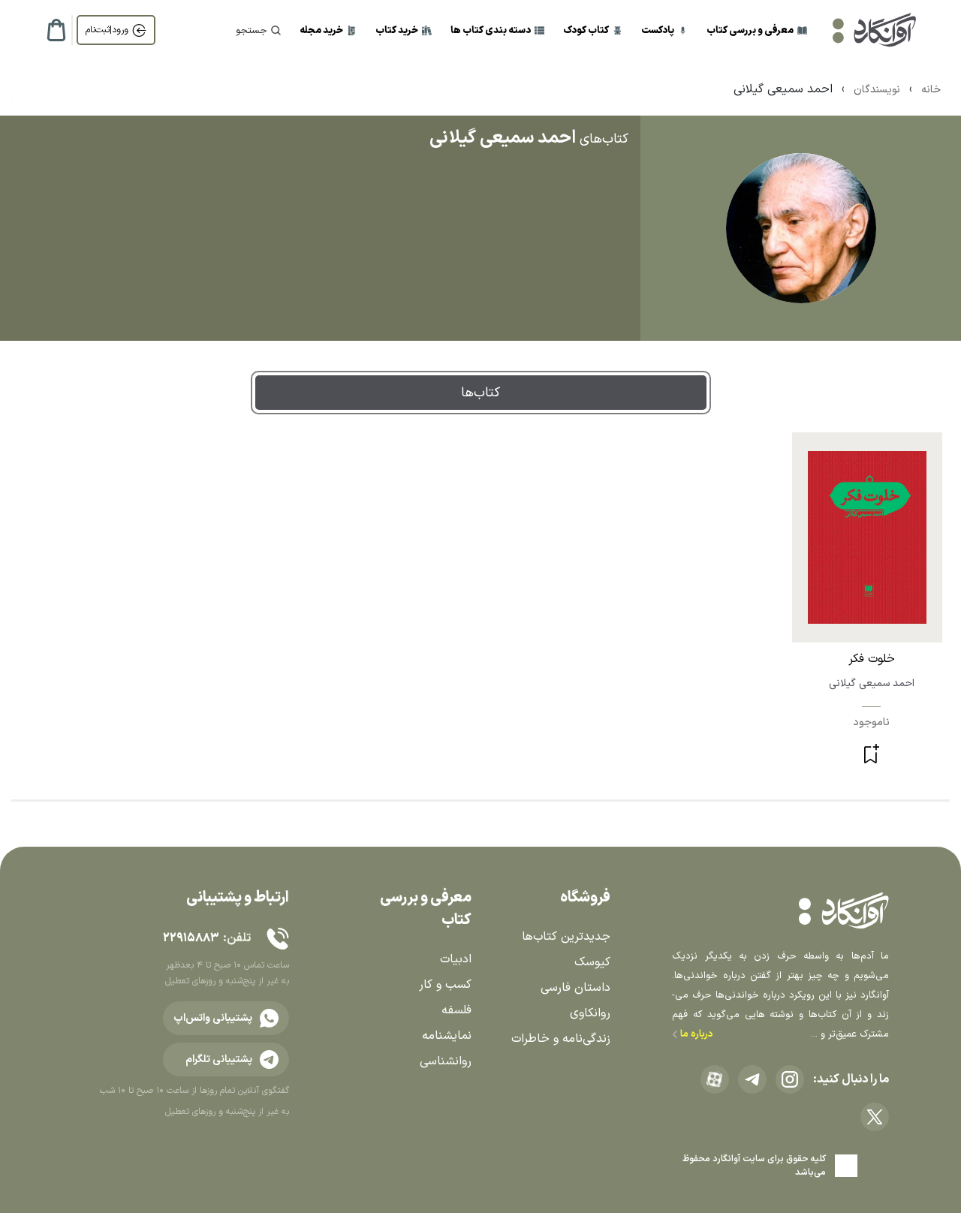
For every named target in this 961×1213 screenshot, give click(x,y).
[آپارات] (714, 1079)
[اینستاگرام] (790, 1079)
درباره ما (695, 1034)
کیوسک (592, 962)
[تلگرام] (752, 1079)
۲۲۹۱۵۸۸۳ (190, 938)
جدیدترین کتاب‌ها (566, 937)
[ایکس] (874, 1117)
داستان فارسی (575, 988)
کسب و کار (445, 985)
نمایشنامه (446, 1036)
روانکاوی (590, 1013)
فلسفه (456, 1010)
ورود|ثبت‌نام (107, 30)
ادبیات (455, 959)
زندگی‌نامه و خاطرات (560, 1039)
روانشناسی (445, 1061)
